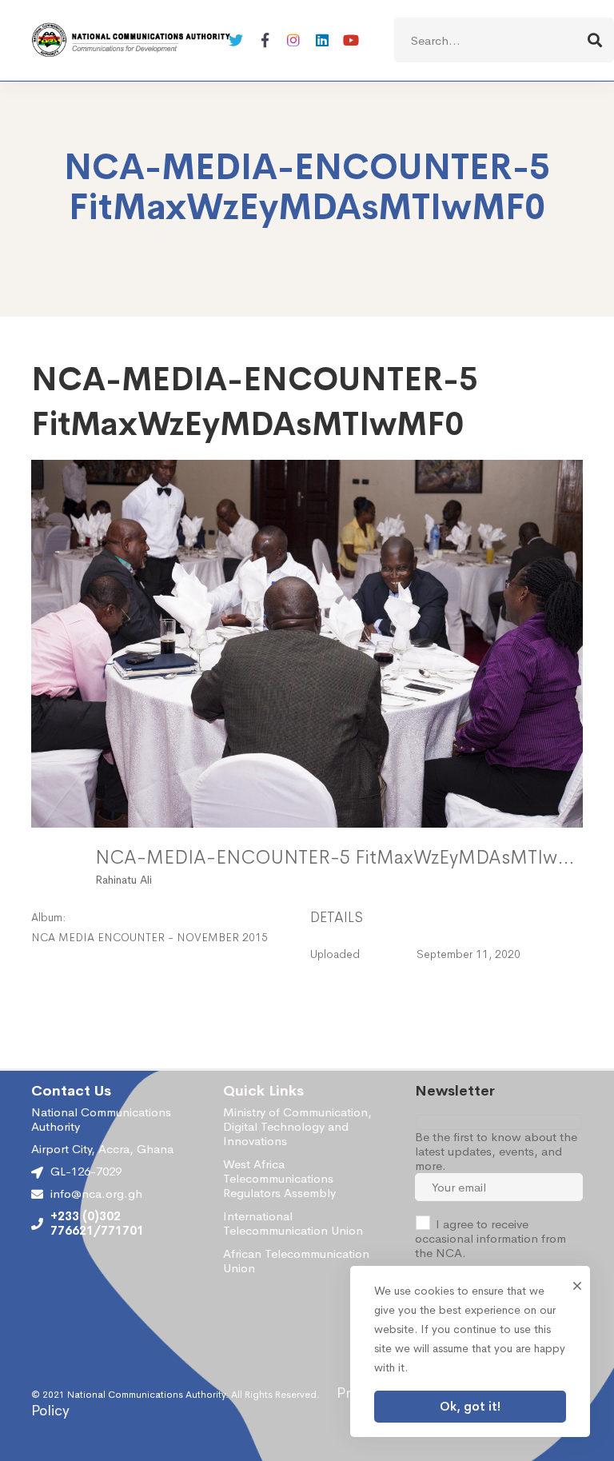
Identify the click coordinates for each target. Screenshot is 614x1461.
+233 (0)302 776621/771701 (97, 1223)
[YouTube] (351, 40)
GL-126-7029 (86, 1171)
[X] (236, 40)
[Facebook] (264, 40)
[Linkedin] (322, 40)
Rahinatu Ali (123, 879)
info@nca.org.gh (96, 1194)
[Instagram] (293, 40)
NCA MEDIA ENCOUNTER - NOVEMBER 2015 (149, 937)
